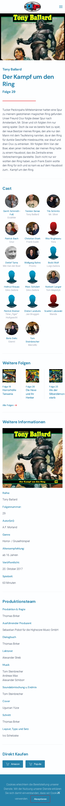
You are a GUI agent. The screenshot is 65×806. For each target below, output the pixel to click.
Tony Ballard (12, 69)
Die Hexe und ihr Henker (31, 393)
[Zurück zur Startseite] (32, 6)
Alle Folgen (8, 405)
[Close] (59, 792)
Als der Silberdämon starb (56, 393)
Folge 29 (9, 92)
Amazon (15, 763)
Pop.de (37, 763)
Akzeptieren (40, 798)
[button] (60, 6)
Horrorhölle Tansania (9, 391)
